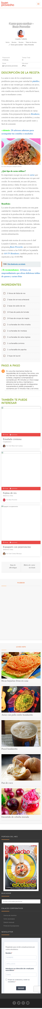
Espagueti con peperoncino (17, 547)
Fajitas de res (10, 493)
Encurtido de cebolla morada (15, 817)
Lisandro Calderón (21, 39)
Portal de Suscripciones (11, 926)
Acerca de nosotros (10, 915)
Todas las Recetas (31, 42)
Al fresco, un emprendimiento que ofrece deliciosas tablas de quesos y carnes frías (20, 273)
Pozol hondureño (9, 749)
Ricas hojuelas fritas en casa (14, 680)
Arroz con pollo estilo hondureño (17, 715)
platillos (36, 81)
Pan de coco (7, 783)
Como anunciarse (9, 919)
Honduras (35, 113)
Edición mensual (9, 922)
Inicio (7, 42)
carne (32, 174)
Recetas (14, 42)
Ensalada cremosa (12, 439)
